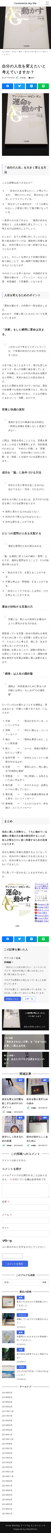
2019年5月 (7, 1392)
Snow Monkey (13, 1525)
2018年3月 (7, 1406)
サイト (5, 1227)
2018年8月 (7, 1397)
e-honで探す (43, 918)
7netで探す (42, 912)
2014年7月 (7, 1485)
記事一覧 (29, 998)
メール (7, 1214)
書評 (33, 77)
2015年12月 (8, 1439)
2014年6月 (7, 1490)
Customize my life (25, 3)
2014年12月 (8, 1471)
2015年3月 (7, 1467)
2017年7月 (7, 1415)
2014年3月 (7, 1504)
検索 (44, 1282)
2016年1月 (7, 1434)
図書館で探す (43, 921)
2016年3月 (7, 1429)
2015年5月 (7, 1457)
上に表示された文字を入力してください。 (24, 1246)
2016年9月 (7, 1420)
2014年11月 (8, 1476)
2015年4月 (7, 1462)
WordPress (32, 1529)
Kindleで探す (43, 907)
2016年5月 (7, 1425)
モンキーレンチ (38, 1525)
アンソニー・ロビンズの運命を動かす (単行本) (41, 885)
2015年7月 (7, 1448)
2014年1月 (7, 1513)
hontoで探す (43, 915)
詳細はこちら (12, 998)
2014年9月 (7, 1481)
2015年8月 (7, 1443)
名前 (5, 1201)
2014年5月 (7, 1494)
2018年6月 (7, 1402)
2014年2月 (7, 1509)
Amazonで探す (44, 904)
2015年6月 (7, 1453)
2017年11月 (8, 1411)
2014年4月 (7, 1499)
